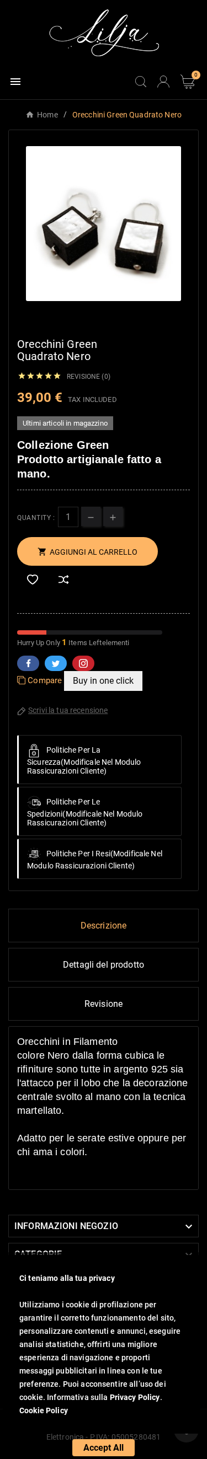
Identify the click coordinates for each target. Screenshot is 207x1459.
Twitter (56, 663)
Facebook (28, 663)
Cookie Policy (43, 1410)
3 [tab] (109, 317)
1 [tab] (87, 317)
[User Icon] (163, 82)
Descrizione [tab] (104, 925)
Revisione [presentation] (103, 1004)
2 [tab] (98, 317)
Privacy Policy (135, 1397)
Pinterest (83, 663)
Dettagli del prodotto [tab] (103, 964)
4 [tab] (120, 317)
